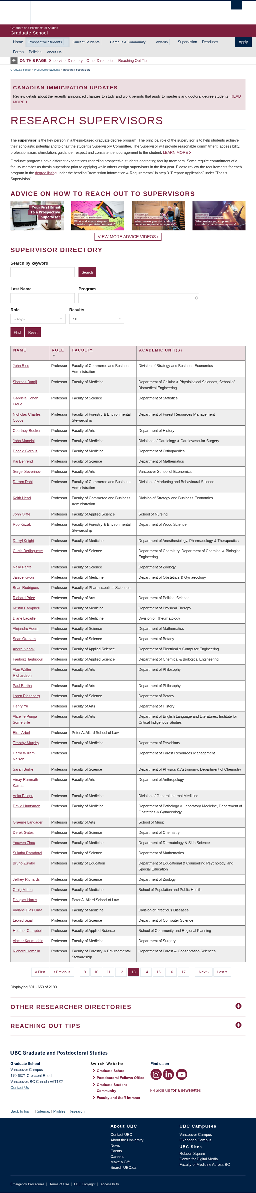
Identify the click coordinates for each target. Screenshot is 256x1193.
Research (76, 1111)
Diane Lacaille (24, 618)
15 (160, 972)
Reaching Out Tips (133, 60)
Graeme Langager (27, 822)
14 (148, 972)
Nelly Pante (22, 567)
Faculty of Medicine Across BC (205, 1164)
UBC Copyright (85, 1184)
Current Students (86, 42)
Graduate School (20, 69)
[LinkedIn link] (168, 1074)
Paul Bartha (22, 685)
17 (185, 972)
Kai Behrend (23, 461)
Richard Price (24, 598)
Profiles (59, 1111)
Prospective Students (45, 42)
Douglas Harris (25, 900)
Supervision (187, 42)
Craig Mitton (22, 889)
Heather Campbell (27, 930)
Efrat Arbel (21, 732)
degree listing (45, 173)
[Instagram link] (156, 1074)
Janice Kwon (23, 577)
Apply (243, 42)
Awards (162, 42)
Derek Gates (23, 832)
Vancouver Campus (196, 1134)
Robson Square (192, 1153)
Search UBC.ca (123, 1167)
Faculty (82, 350)
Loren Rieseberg (26, 696)
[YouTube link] (181, 1074)
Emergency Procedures (27, 1184)
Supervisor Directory (66, 60)
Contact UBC (121, 1134)
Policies (35, 52)
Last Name (21, 289)
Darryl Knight (23, 540)
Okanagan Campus (196, 1140)
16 (173, 972)
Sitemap (43, 1111)
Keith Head (22, 498)
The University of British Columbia (22, 12)
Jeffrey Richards (26, 879)
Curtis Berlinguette (28, 551)
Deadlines (210, 42)
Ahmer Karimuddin (28, 941)
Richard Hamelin (26, 951)
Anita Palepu (23, 796)
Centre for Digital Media (199, 1159)
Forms (18, 52)
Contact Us (19, 1087)
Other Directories (100, 60)
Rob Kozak (22, 524)
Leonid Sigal (22, 920)
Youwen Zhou (24, 843)
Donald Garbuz (25, 451)
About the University (127, 1140)
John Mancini (23, 441)
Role (15, 310)
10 (98, 972)
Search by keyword (29, 263)
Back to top (20, 1111)
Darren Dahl (22, 482)
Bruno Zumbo (24, 863)
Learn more (175, 152)
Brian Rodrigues (26, 587)
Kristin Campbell (26, 608)
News (115, 1145)
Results (76, 310)
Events (116, 1151)
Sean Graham (24, 639)
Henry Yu (20, 706)
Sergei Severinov (27, 471)
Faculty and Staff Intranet (118, 1098)
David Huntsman (26, 806)
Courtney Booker (26, 430)
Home (18, 42)
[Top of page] (15, 60)
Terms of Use (59, 1184)
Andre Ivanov (23, 649)
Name (19, 350)
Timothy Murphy (26, 743)
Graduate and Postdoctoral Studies (128, 1054)
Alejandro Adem (25, 628)
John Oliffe (21, 514)
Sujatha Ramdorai (27, 853)
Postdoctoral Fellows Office (120, 1078)
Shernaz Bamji (25, 382)
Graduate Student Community (112, 1088)
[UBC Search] (236, 5)
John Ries (21, 365)
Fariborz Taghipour (28, 659)
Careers (117, 1156)
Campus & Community (128, 42)
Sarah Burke (23, 769)
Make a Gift (120, 1162)
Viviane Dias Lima (27, 910)
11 (110, 972)
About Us (54, 52)
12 (123, 972)
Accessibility (109, 1184)
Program (87, 289)
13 (135, 972)
